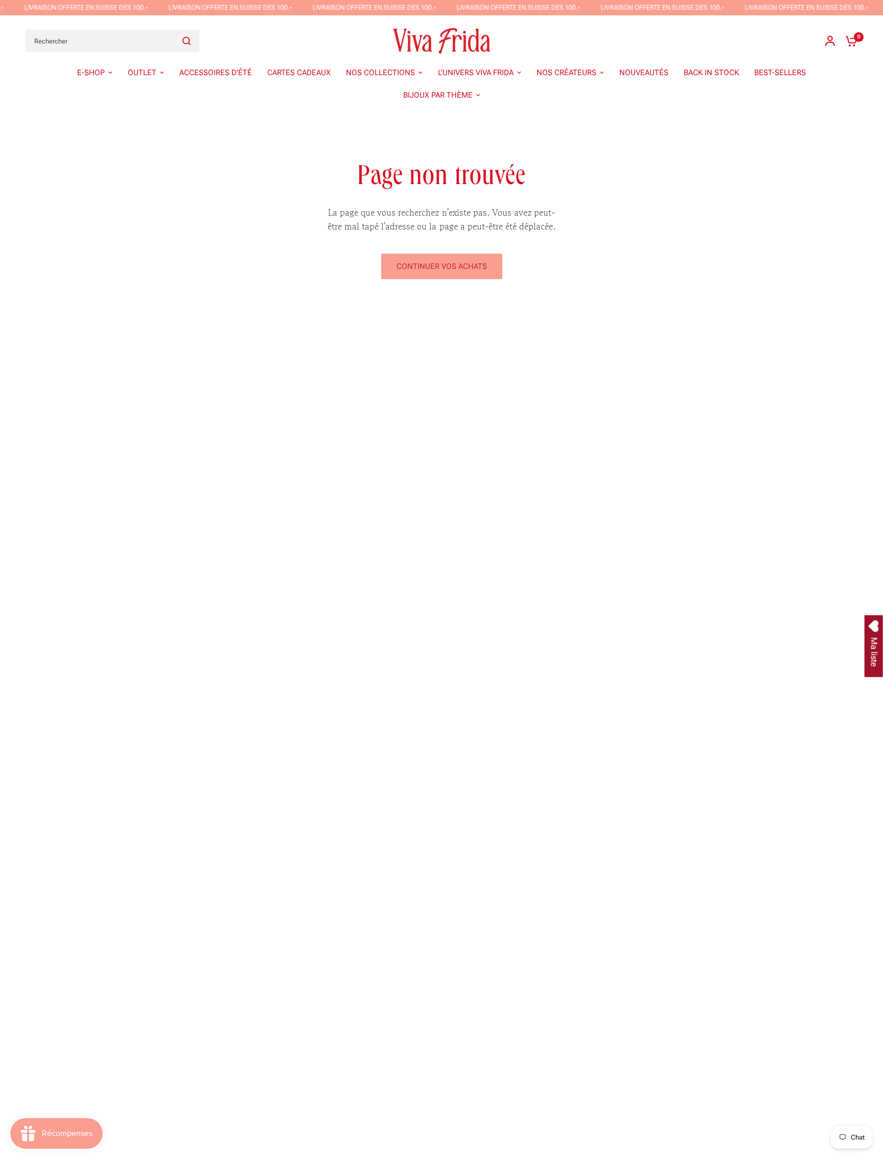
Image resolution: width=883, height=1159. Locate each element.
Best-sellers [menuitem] (780, 72)
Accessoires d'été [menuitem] (215, 72)
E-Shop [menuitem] (91, 72)
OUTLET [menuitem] (142, 72)
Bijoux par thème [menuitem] (438, 95)
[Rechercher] (186, 41)
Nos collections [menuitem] (380, 72)
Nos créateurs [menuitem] (566, 72)
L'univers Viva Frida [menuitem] (476, 72)
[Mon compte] (830, 40)
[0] (848, 40)
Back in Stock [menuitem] (711, 72)
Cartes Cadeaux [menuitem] (299, 72)
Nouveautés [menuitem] (643, 72)
